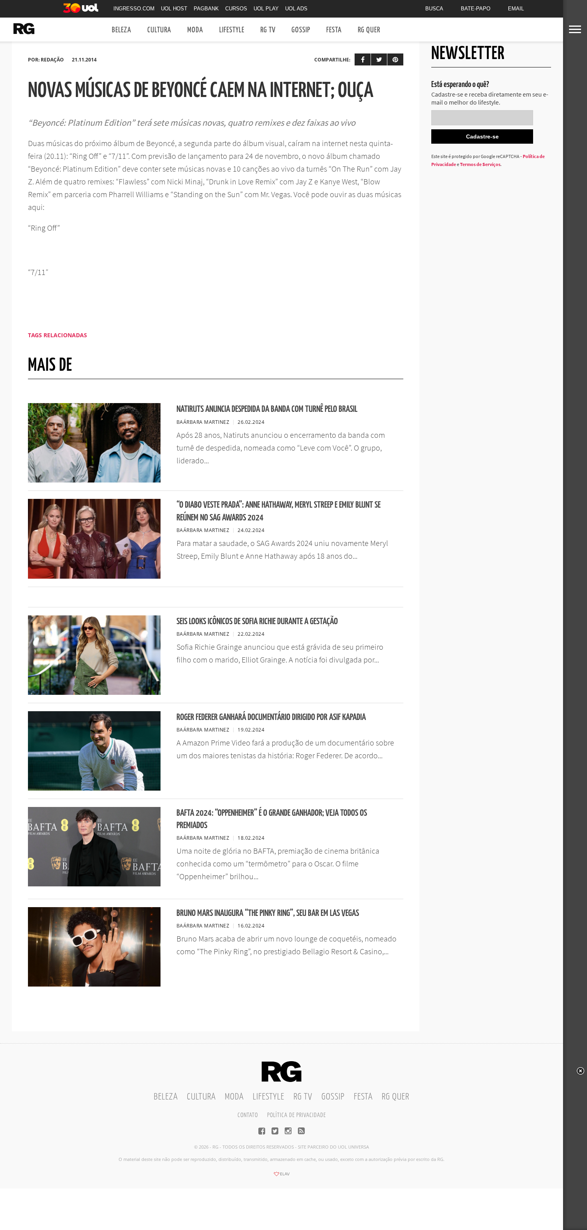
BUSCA (434, 9)
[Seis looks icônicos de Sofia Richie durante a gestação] (94, 692)
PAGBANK (206, 9)
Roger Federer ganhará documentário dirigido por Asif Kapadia (271, 717)
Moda (195, 30)
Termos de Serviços (480, 164)
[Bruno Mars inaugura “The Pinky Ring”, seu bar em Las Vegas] (94, 984)
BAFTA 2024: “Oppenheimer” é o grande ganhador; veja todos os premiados (271, 819)
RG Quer (369, 30)
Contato (248, 1115)
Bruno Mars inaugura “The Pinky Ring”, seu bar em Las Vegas (267, 913)
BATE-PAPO (475, 9)
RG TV (268, 30)
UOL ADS (296, 9)
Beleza (121, 30)
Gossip (301, 30)
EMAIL (516, 9)
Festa (334, 30)
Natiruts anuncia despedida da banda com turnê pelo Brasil (266, 409)
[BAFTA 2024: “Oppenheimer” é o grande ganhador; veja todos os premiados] (94, 884)
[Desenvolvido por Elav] (282, 1176)
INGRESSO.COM (134, 9)
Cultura (159, 30)
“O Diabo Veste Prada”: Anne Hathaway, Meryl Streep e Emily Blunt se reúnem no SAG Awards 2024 (278, 511)
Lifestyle (231, 30)
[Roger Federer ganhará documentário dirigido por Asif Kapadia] (94, 788)
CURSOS (236, 9)
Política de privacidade (296, 1115)
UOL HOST (174, 9)
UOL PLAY (266, 9)
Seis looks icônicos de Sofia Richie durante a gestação (257, 621)
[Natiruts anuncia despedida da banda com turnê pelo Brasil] (94, 480)
